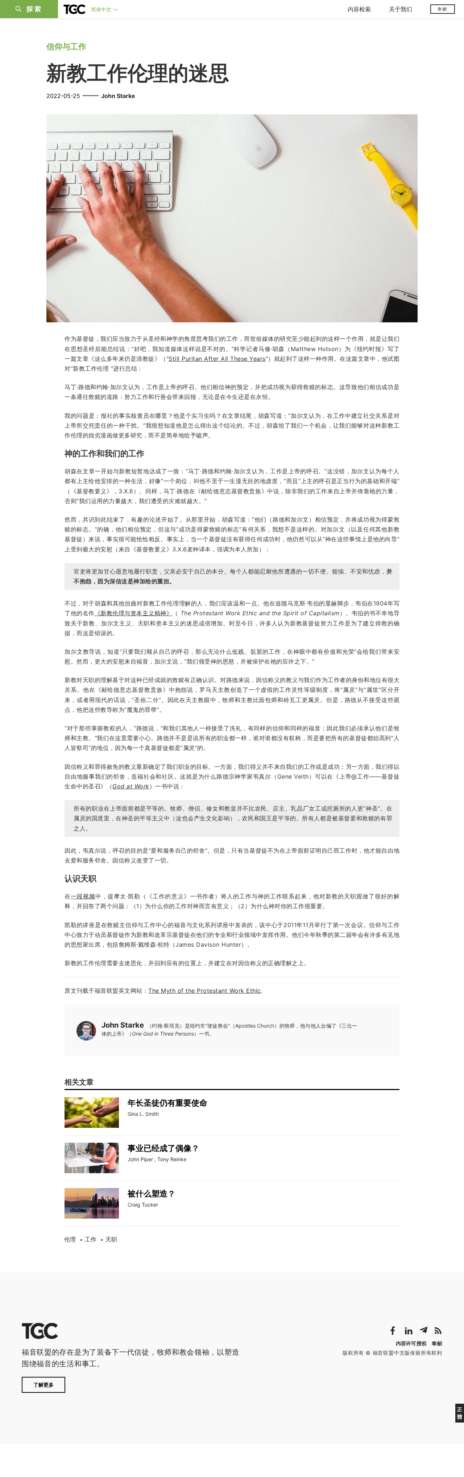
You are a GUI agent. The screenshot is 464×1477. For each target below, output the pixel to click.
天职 (111, 1239)
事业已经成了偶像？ (163, 1148)
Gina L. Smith (143, 1114)
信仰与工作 (66, 46)
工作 (90, 1239)
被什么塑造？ (151, 1193)
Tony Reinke (171, 1159)
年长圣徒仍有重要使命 (167, 1102)
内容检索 (359, 9)
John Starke (118, 95)
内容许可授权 (411, 1343)
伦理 (70, 1239)
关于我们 (400, 9)
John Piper (140, 1159)
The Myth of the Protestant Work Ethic (204, 990)
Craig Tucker (143, 1204)
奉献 (443, 9)
